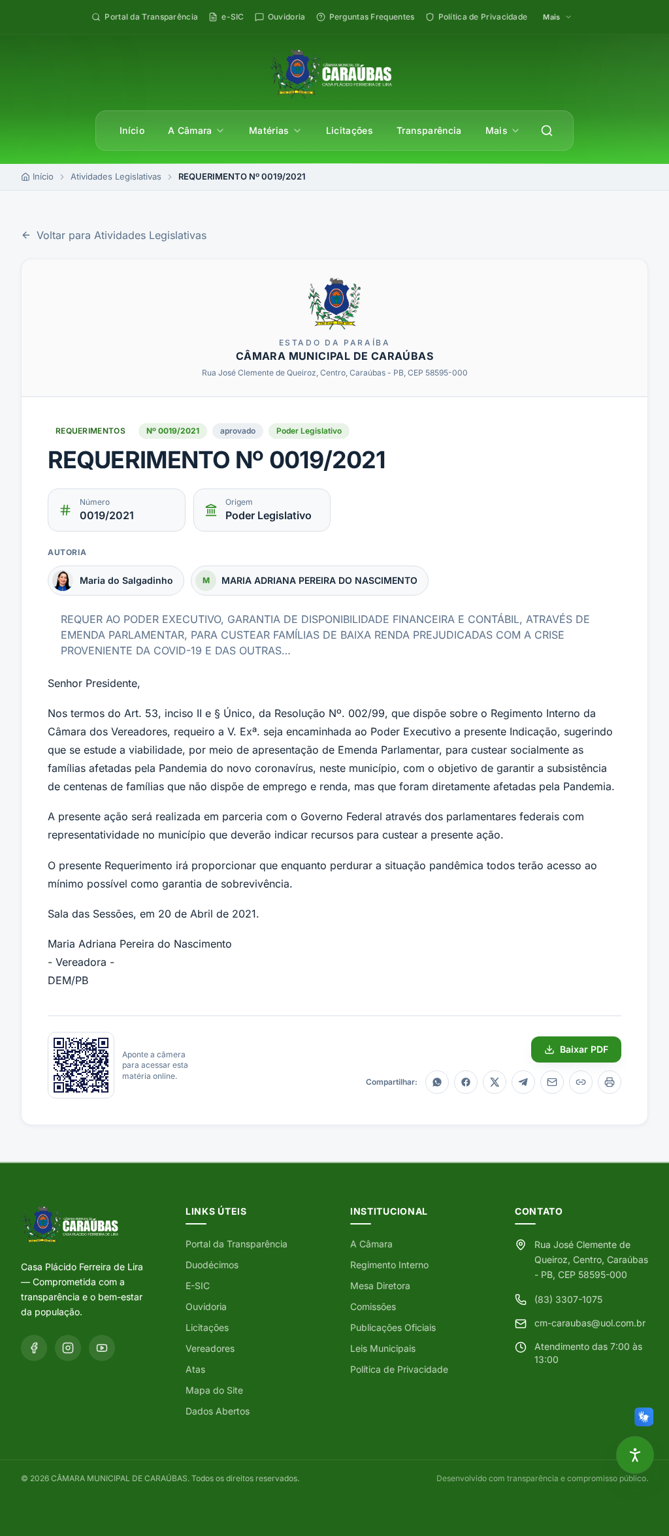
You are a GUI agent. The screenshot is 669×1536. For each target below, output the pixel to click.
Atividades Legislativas (116, 176)
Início (132, 130)
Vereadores (210, 1348)
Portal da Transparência (236, 1243)
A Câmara (190, 130)
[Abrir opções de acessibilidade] (635, 1455)
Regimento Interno (389, 1264)
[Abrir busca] (547, 131)
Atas (195, 1369)
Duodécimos (212, 1264)
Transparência (429, 130)
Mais (496, 130)
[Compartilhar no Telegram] (523, 1082)
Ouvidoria (206, 1306)
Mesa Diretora (380, 1285)
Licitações (350, 130)
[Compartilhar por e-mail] (552, 1082)
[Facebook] (34, 1348)
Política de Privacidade (399, 1369)
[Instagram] (68, 1348)
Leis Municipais (383, 1348)
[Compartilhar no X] (494, 1082)
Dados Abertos (218, 1410)
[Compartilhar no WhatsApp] (437, 1082)
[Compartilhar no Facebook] (466, 1082)
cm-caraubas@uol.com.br (589, 1322)
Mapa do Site (214, 1390)
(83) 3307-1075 (568, 1299)
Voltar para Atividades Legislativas (121, 235)
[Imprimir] (609, 1082)
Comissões (373, 1306)
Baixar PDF (584, 1049)
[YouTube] (102, 1348)
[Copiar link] (581, 1082)
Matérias (269, 130)
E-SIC (198, 1285)
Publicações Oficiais (393, 1327)
